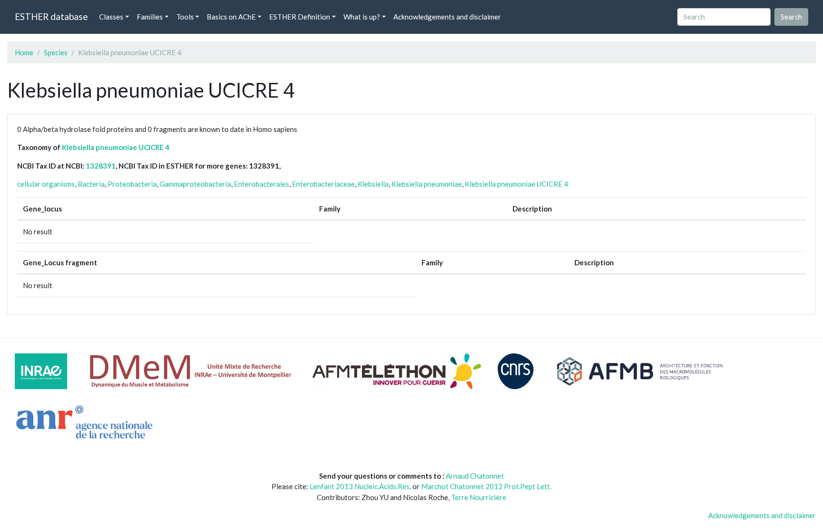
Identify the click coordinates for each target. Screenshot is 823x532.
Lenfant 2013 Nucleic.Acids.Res (360, 486)
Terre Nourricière (478, 497)
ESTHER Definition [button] (299, 16)
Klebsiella (373, 184)
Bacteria (91, 184)
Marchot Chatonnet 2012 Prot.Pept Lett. (486, 486)
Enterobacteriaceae (323, 184)
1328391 (101, 165)
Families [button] (150, 16)
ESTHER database (51, 16)
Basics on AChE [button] (231, 16)
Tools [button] (185, 16)
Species (56, 52)
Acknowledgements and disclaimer (447, 16)
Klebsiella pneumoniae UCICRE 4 (116, 147)
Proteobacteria (132, 184)
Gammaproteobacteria (195, 184)
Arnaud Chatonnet (475, 476)
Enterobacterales (261, 184)
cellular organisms (46, 184)
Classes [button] (111, 16)
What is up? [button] (361, 16)
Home (24, 52)
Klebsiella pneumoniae (426, 184)
